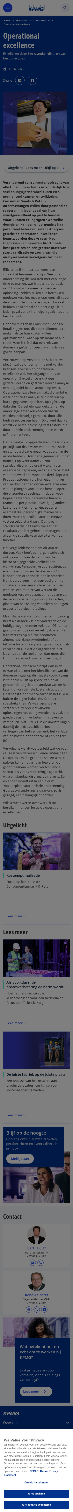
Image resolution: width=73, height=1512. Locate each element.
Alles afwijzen (36, 1493)
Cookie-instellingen (36, 1482)
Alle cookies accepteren (36, 1504)
